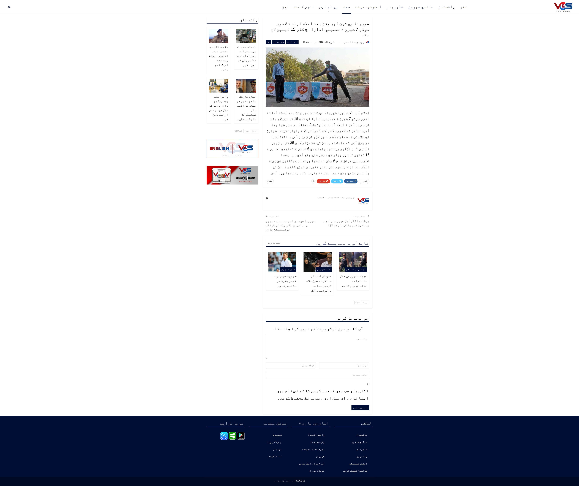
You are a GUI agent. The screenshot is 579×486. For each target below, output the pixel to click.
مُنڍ (463, 6)
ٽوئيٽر (277, 449)
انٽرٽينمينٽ (368, 6)
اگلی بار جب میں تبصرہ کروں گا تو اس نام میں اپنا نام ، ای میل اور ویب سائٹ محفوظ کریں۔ (323, 394)
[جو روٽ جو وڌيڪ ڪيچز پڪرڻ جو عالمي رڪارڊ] (282, 262)
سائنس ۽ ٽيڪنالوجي (355, 471)
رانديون (362, 456)
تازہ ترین (292, 42)
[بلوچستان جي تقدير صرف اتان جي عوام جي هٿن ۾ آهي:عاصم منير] (218, 36)
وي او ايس (328, 6)
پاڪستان (446, 6)
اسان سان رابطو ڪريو (312, 463)
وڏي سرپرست (317, 442)
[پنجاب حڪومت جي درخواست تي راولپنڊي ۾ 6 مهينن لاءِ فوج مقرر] (246, 36)
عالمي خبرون (420, 6)
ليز (285, 6)
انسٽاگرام (275, 456)
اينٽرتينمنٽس (356, 269)
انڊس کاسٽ (304, 6)
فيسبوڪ (277, 435)
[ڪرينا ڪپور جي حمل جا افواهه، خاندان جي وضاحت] (353, 262)
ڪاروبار (394, 6)
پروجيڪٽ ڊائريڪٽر (313, 449)
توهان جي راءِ (316, 471)
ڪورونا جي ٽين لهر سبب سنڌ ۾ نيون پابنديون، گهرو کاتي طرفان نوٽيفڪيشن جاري (290, 225)
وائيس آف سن (317, 435)
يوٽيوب (274, 441)
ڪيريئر (320, 456)
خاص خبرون (278, 42)
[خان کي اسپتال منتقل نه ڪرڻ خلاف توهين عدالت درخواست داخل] (318, 262)
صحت (346, 6)
